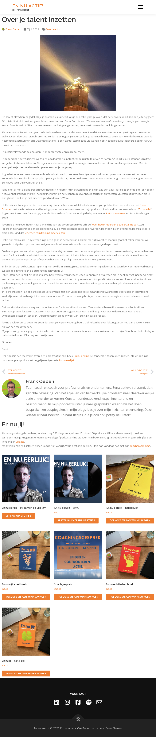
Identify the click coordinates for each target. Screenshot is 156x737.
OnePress (83, 728)
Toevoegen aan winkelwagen (129, 520)
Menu (140, 7)
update (20, 441)
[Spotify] (89, 702)
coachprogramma (140, 446)
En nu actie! (28, 5)
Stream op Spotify (18, 515)
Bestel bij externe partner (76, 520)
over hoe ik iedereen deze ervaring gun (115, 224)
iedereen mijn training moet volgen (45, 233)
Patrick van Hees (116, 213)
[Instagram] (67, 702)
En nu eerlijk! (53, 29)
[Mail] (99, 702)
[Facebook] (78, 702)
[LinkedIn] (57, 702)
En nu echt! (144, 209)
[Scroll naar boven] (78, 719)
